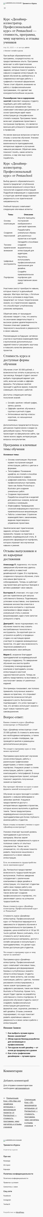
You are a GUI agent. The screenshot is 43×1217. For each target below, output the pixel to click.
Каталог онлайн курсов (14, 51)
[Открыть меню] (4, 8)
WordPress (20, 1212)
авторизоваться (22, 1088)
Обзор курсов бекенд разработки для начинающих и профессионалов (23, 1042)
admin (27, 47)
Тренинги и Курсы (29, 3)
